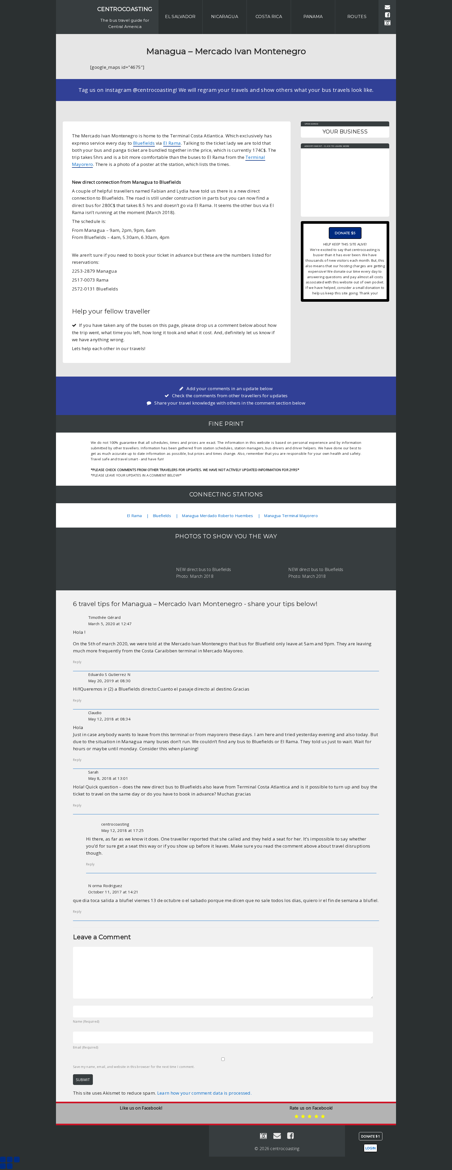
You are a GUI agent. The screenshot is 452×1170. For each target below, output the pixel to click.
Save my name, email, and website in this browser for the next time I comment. (134, 1067)
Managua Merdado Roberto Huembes (217, 515)
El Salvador (180, 16)
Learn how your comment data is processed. (204, 1093)
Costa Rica (269, 16)
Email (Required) (85, 1047)
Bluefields (144, 143)
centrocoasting (124, 9)
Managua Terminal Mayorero (291, 515)
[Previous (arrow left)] (3, 1166)
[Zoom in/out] (17, 1159)
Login (370, 1148)
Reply (77, 662)
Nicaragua (224, 16)
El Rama (172, 143)
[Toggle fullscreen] (10, 1159)
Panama (313, 16)
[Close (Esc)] (3, 1159)
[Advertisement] (345, 180)
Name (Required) (86, 1021)
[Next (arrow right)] (10, 1166)
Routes (356, 16)
